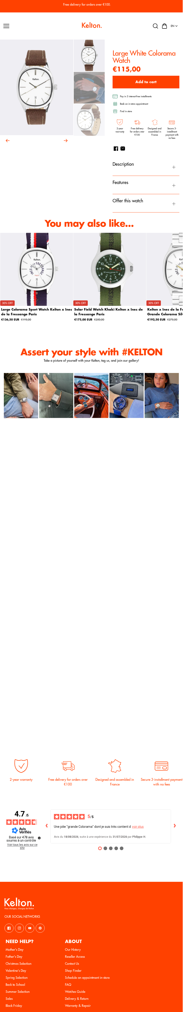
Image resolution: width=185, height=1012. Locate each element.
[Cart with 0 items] (164, 26)
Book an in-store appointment (134, 104)
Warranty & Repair (78, 1005)
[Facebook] (9, 928)
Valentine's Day (16, 970)
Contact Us (72, 963)
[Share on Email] (122, 148)
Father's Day (14, 956)
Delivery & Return (76, 998)
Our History (73, 949)
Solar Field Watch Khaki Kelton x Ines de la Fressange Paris (108, 312)
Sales (9, 998)
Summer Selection (18, 991)
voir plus (138, 826)
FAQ (68, 984)
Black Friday (14, 1005)
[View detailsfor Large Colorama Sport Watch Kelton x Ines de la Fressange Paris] (36, 269)
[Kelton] (91, 26)
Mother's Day (14, 949)
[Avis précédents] (47, 826)
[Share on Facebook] (116, 148)
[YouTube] (29, 928)
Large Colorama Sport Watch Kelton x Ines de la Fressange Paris (36, 312)
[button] (164, 26)
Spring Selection (17, 977)
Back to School (15, 984)
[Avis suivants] (174, 826)
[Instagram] (19, 928)
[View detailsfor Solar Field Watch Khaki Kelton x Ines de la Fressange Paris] (109, 269)
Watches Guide (75, 991)
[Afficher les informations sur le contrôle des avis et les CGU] (39, 838)
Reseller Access (75, 956)
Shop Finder (73, 970)
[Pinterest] (40, 928)
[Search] (155, 26)
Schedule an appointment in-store (87, 977)
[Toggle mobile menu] (40, 26)
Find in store (126, 111)
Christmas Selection (18, 963)
